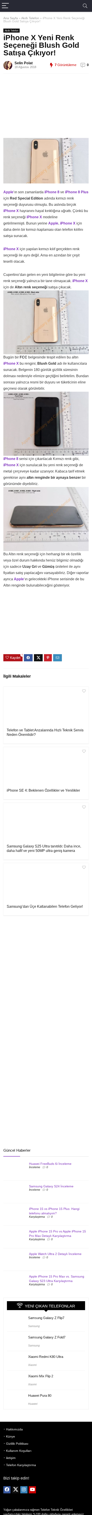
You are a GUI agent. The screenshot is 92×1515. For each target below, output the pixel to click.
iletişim (11, 1458)
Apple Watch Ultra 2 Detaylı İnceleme (55, 1254)
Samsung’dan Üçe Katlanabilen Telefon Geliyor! (45, 906)
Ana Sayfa (10, 18)
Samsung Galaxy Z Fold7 (46, 1337)
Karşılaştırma (37, 1216)
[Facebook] (6, 1489)
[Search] (85, 6)
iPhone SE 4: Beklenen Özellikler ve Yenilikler (43, 790)
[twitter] (15, 1489)
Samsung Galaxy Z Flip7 (46, 1318)
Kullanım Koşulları (18, 1451)
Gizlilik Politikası (17, 1443)
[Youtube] (32, 1489)
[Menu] (5, 6)
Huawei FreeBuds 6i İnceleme (50, 1163)
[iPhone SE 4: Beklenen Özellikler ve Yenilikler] (46, 767)
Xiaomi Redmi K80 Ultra (45, 1357)
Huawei (33, 1403)
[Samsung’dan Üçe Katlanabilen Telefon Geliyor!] (46, 883)
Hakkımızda (14, 1429)
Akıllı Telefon (30, 18)
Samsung (34, 1326)
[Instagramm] (23, 1489)
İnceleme (34, 1167)
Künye (10, 1436)
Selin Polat (24, 63)
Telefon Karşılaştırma (21, 1465)
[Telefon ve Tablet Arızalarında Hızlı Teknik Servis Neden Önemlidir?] (46, 707)
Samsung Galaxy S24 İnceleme (51, 1186)
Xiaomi (32, 1365)
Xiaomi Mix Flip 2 (40, 1376)
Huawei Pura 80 (39, 1395)
